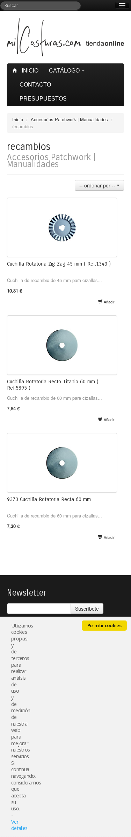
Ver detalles (19, 825)
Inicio (29, 71)
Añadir (109, 301)
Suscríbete (87, 608)
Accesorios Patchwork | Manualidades (69, 119)
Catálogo (65, 71)
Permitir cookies (104, 625)
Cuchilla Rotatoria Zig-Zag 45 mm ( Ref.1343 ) (59, 264)
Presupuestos (43, 99)
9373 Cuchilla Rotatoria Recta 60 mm (49, 499)
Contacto (35, 85)
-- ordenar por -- (98, 185)
